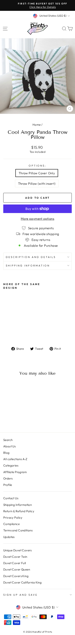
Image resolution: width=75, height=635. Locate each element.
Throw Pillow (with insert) (37, 183)
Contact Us (10, 498)
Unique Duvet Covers (17, 550)
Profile (7, 485)
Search (7, 440)
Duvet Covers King (15, 576)
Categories (10, 465)
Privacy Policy (12, 517)
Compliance (11, 524)
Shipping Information (17, 505)
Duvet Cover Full (14, 563)
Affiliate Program (15, 472)
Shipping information (28, 265)
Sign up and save (20, 594)
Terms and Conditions (17, 530)
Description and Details (31, 257)
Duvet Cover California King (22, 582)
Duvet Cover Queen (16, 569)
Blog (6, 453)
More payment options (37, 219)
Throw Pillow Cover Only (37, 173)
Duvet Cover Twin (15, 557)
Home (36, 124)
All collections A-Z (15, 459)
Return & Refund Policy (18, 511)
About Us (9, 446)
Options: (38, 165)
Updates (9, 537)
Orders (7, 478)
